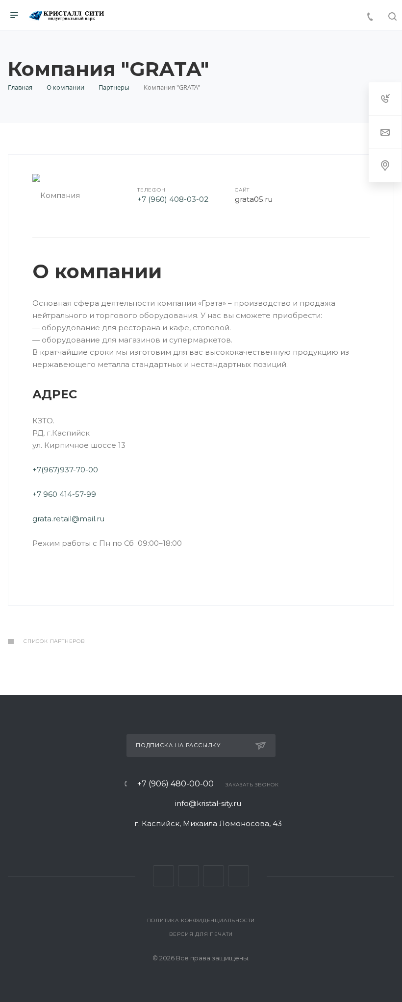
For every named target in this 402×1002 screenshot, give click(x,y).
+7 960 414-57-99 (64, 494)
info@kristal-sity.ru (208, 803)
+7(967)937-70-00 (66, 469)
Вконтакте (163, 875)
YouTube (238, 875)
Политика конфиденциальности (201, 920)
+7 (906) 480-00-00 (175, 784)
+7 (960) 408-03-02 (172, 199)
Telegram (213, 875)
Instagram (188, 875)
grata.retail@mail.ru (68, 518)
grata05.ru (254, 199)
